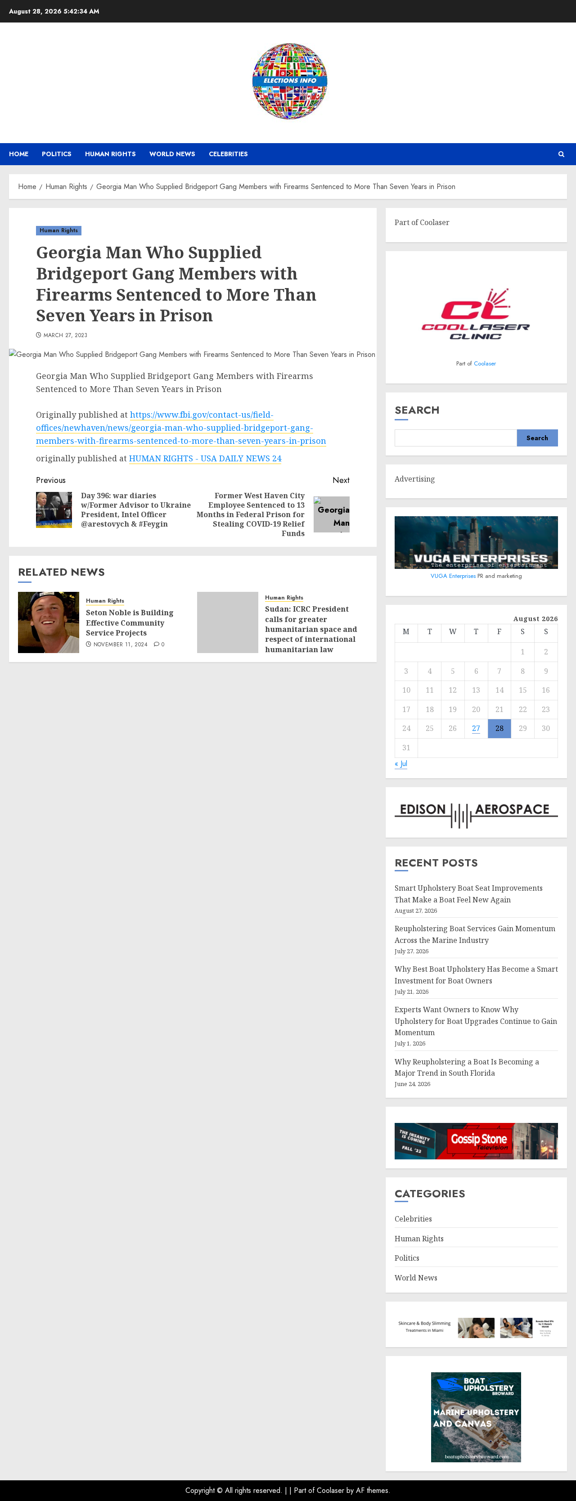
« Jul (401, 763)
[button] (561, 154)
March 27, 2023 (66, 335)
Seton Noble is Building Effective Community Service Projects (130, 623)
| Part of (303, 1490)
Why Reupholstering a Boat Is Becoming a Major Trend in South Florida (467, 1067)
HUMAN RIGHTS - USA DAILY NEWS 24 (205, 458)
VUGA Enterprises (454, 576)
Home (18, 153)
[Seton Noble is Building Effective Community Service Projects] (48, 622)
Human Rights (110, 153)
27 (476, 728)
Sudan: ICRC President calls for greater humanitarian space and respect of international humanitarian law (311, 629)
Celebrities (228, 153)
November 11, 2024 (121, 645)
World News (172, 153)
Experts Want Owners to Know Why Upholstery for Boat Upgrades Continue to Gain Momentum (476, 1021)
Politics (57, 153)
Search (417, 410)
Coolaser (485, 363)
